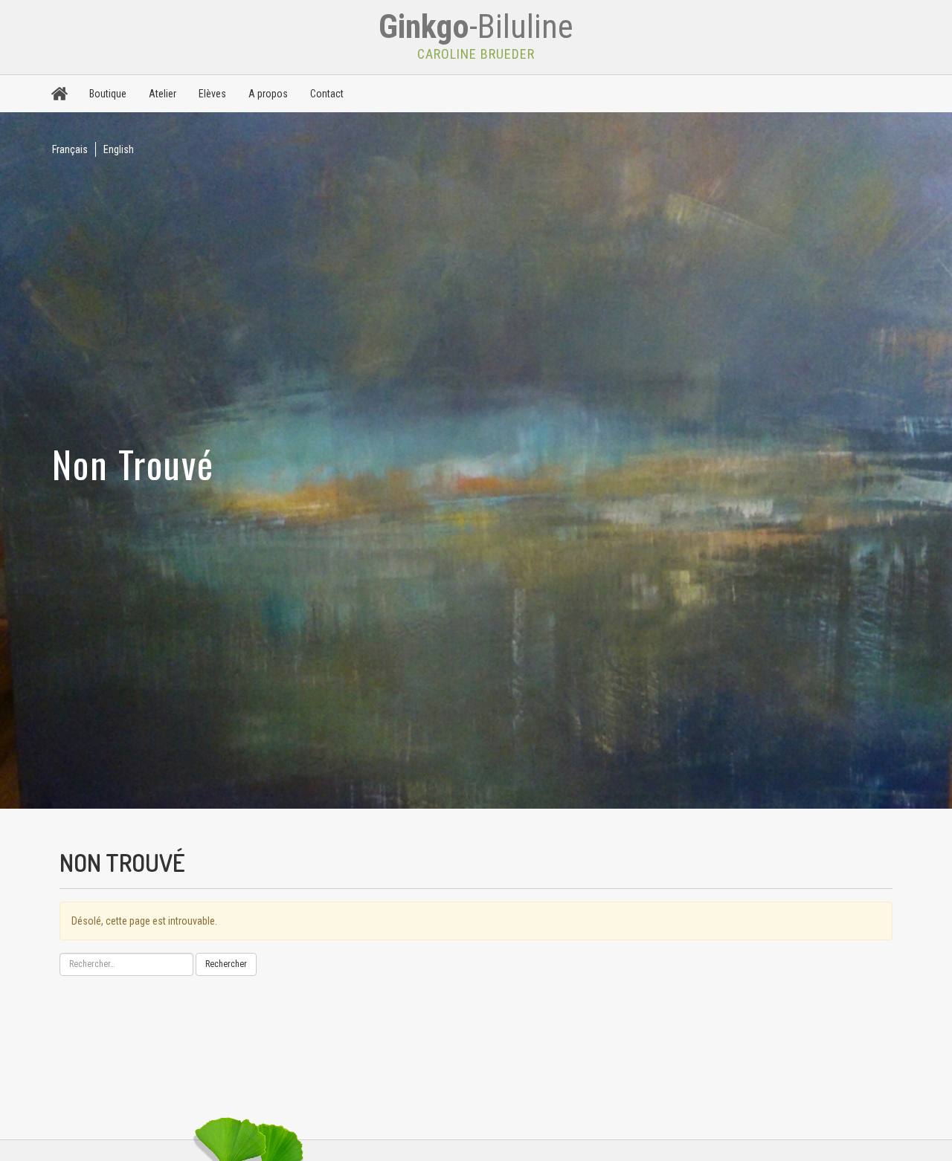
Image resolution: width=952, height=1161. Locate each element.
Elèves (212, 94)
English (118, 149)
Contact (327, 94)
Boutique (107, 94)
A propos (268, 94)
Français (70, 149)
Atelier (162, 94)
